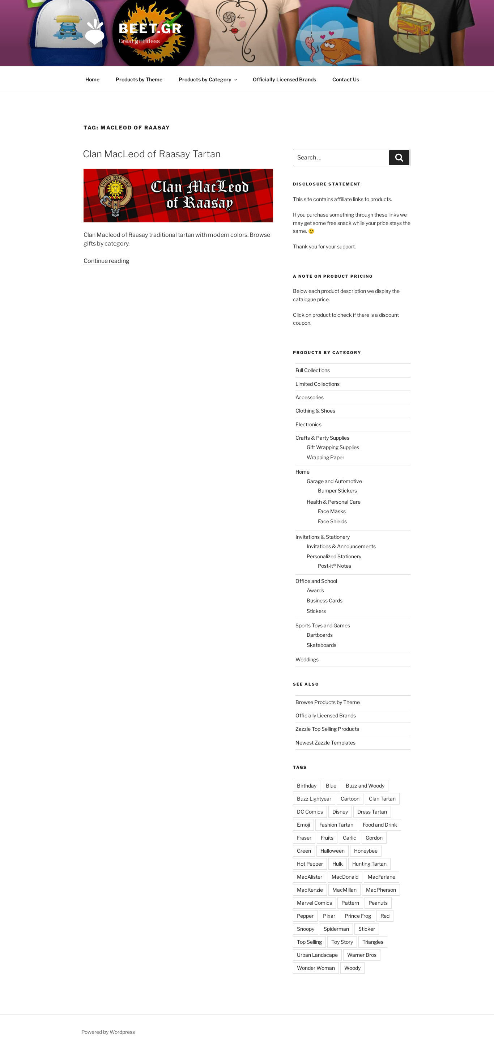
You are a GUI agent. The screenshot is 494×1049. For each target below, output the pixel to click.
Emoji (303, 825)
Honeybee (366, 851)
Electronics (308, 424)
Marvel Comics (314, 903)
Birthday (306, 786)
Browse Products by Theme (327, 702)
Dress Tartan (372, 812)
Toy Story (342, 942)
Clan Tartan (382, 799)
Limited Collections (317, 384)
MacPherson (381, 890)
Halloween (332, 851)
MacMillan (344, 890)
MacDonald (345, 877)
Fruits (327, 838)
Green (304, 851)
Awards (315, 590)
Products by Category (205, 79)
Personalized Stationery (334, 556)
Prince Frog (358, 916)
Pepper (305, 916)
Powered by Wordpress (108, 1032)
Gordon (374, 838)
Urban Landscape (317, 955)
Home (92, 79)
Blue (331, 786)
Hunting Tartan (369, 864)
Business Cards (324, 600)
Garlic (349, 838)
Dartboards (320, 635)
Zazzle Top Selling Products (327, 729)
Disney (340, 812)
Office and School (316, 581)
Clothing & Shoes (315, 411)
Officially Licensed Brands (284, 79)
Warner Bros (361, 955)
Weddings (307, 659)
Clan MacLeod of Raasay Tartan (152, 153)
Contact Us (345, 79)
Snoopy (305, 929)
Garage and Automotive (334, 481)
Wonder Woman (316, 968)
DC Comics (310, 812)
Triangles (372, 942)
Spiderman (336, 929)
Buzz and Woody (365, 786)
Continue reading (106, 260)
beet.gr (150, 29)
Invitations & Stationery (322, 537)
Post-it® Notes (334, 566)
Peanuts (378, 903)
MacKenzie (310, 890)
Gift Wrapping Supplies (333, 447)
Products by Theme (139, 79)
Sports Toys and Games (322, 625)
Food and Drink (380, 825)
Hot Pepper (310, 864)
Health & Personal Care (334, 502)
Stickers (316, 611)
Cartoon (350, 799)
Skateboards (321, 645)
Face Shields (332, 521)
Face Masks (332, 511)
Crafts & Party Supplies (322, 438)
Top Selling (309, 942)
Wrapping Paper (325, 457)
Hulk (337, 864)
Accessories (309, 397)
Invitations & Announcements (341, 546)
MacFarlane (381, 877)
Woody (352, 968)
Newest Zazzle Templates (325, 742)
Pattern (350, 903)
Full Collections (312, 370)
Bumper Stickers (337, 490)
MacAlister (309, 877)
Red (384, 916)
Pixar (329, 916)
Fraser (304, 838)
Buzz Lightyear (314, 799)
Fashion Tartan (336, 825)
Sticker (366, 929)
